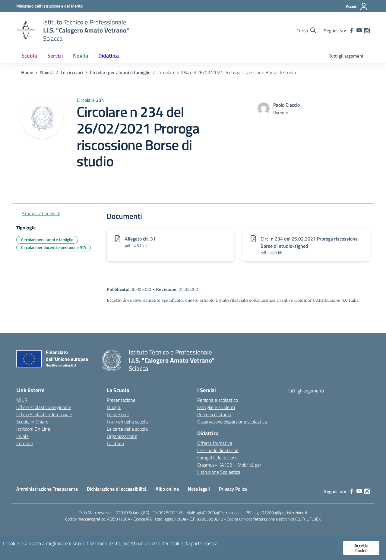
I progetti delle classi (217, 457)
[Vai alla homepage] (26, 30)
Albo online (167, 488)
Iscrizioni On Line (33, 429)
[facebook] (351, 30)
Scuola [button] (29, 56)
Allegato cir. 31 (140, 238)
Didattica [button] (108, 56)
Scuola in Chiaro (32, 421)
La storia (115, 443)
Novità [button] (80, 56)
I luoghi (114, 407)
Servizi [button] (55, 56)
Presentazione (121, 400)
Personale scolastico (217, 400)
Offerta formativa (214, 443)
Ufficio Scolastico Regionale (43, 407)
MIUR (21, 400)
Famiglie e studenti (216, 407)
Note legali (199, 488)
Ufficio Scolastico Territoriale (44, 414)
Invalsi (22, 436)
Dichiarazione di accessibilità (117, 488)
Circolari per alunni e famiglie (47, 239)
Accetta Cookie (361, 548)
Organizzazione (122, 436)
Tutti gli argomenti (347, 55)
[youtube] (359, 30)
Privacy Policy (233, 488)
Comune (24, 443)
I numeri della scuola (127, 421)
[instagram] (367, 30)
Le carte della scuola (127, 429)
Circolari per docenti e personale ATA (53, 247)
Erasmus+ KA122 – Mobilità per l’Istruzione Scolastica (229, 468)
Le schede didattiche (218, 450)
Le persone (118, 414)
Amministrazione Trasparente (47, 488)
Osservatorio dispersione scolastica (232, 421)
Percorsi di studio (214, 414)
